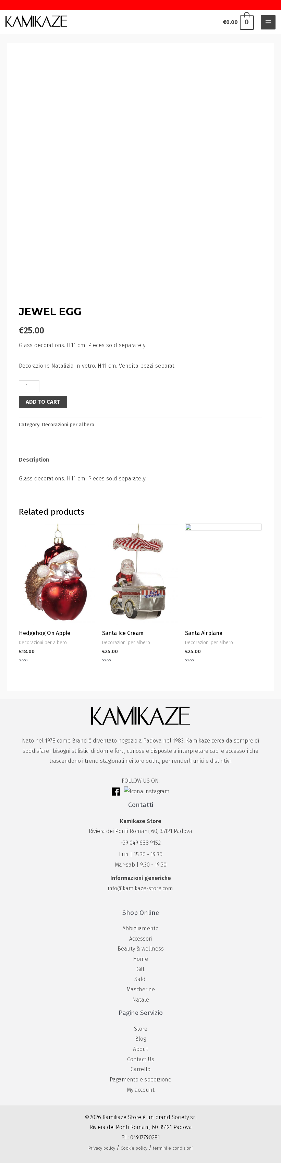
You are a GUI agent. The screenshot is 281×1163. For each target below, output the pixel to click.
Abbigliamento (140, 928)
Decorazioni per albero (68, 424)
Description (34, 459)
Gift (140, 969)
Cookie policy (134, 1148)
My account (141, 1090)
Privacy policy (101, 1148)
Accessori (140, 938)
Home (140, 959)
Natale (140, 999)
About (140, 1049)
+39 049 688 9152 (141, 843)
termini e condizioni (173, 1148)
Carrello (140, 1069)
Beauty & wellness (141, 948)
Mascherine (140, 989)
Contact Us (140, 1059)
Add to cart (43, 402)
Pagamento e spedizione (140, 1079)
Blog (140, 1039)
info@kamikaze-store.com (140, 888)
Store (140, 1029)
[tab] (34, 460)
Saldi (140, 979)
